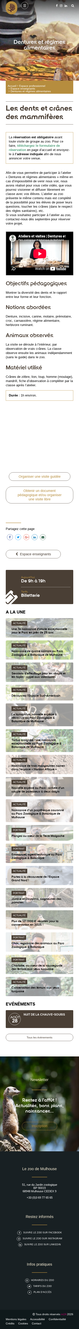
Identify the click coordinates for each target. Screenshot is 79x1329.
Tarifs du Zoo (42, 1286)
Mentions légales (16, 1319)
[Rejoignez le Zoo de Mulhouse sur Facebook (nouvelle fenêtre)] (57, 5)
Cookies (23, 1323)
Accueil (12, 85)
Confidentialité (57, 1319)
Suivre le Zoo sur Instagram (42, 1238)
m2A (63, 1314)
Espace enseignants (23, 88)
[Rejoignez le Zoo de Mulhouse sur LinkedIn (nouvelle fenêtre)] (66, 5)
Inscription (39, 1126)
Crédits (10, 1323)
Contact (36, 1323)
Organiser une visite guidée (40, 476)
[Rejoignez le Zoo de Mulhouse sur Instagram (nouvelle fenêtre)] (61, 5)
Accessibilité (37, 1319)
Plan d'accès (43, 1292)
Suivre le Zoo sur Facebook (42, 1232)
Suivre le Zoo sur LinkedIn (42, 1244)
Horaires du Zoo (42, 1280)
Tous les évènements (39, 1037)
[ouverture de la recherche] (71, 5)
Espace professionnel (32, 85)
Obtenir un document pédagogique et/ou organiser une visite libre (40, 495)
